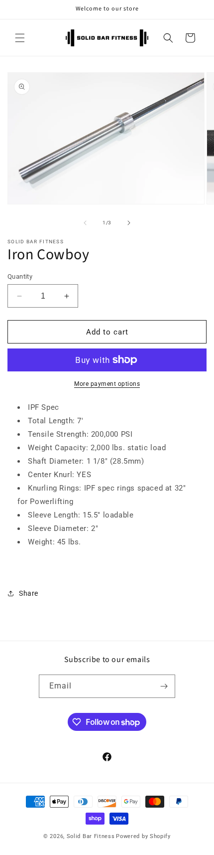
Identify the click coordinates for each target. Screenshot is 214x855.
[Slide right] (129, 223)
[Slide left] (85, 223)
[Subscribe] (164, 686)
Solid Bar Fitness (91, 836)
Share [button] (28, 593)
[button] (20, 38)
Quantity (19, 276)
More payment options (107, 383)
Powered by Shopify (143, 836)
